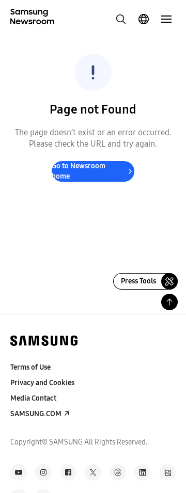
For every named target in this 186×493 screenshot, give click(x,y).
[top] (169, 302)
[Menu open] (166, 19)
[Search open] (121, 19)
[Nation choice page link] (143, 19)
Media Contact (33, 398)
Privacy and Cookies (42, 382)
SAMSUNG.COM (35, 413)
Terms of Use (30, 367)
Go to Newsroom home (78, 171)
